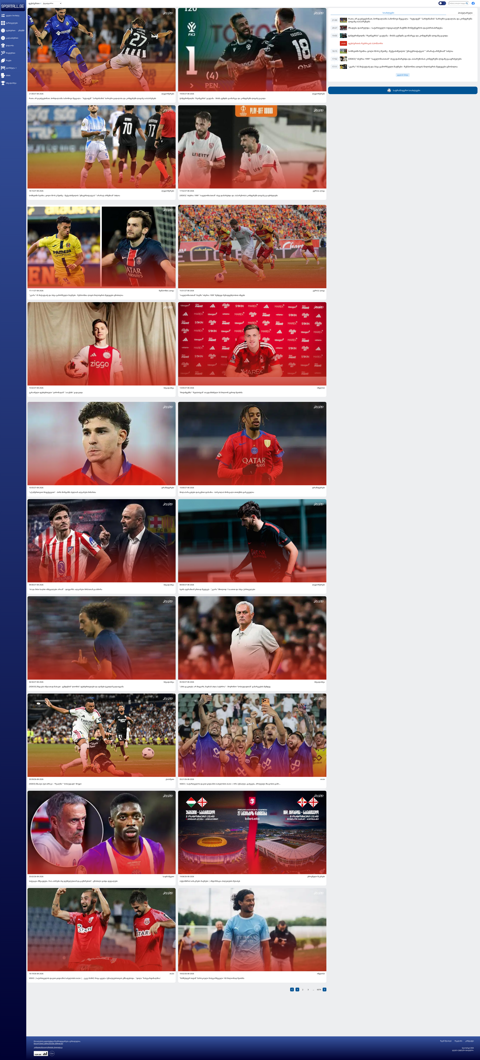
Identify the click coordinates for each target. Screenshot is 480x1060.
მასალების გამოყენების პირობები (48, 1043)
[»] (324, 989)
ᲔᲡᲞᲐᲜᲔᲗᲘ (170, 779)
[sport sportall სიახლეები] (473, 3)
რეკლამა (458, 1041)
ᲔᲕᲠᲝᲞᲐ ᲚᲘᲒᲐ (319, 191)
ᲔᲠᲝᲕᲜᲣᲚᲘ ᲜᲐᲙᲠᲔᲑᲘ (316, 876)
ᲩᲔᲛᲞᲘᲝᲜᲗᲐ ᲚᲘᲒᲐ (166, 291)
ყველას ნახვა (402, 75)
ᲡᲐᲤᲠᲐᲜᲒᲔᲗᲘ (168, 876)
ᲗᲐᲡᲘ (322, 779)
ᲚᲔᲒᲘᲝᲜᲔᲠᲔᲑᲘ (168, 94)
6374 (319, 989)
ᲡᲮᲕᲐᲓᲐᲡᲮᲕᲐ (169, 388)
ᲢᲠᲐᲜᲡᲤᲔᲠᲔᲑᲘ (168, 487)
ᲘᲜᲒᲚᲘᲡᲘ (321, 388)
